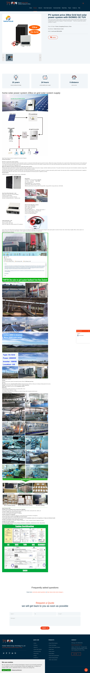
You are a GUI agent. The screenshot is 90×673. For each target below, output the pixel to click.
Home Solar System (48, 7)
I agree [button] (3, 670)
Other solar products (53, 659)
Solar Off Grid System (53, 643)
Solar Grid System (52, 645)
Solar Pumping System (53, 657)
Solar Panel (51, 649)
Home (30, 7)
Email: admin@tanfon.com (76, 644)
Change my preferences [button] (17, 670)
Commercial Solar (56, 7)
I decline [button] (8, 670)
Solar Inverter (51, 651)
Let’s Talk (75, 653)
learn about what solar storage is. (55, 592)
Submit (44, 628)
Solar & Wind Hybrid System (54, 647)
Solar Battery (51, 653)
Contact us (74, 7)
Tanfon (78, 333)
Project (69, 7)
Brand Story (64, 7)
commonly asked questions (39, 592)
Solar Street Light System (54, 655)
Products (35, 7)
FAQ (79, 7)
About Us (40, 7)
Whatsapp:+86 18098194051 (77, 642)
